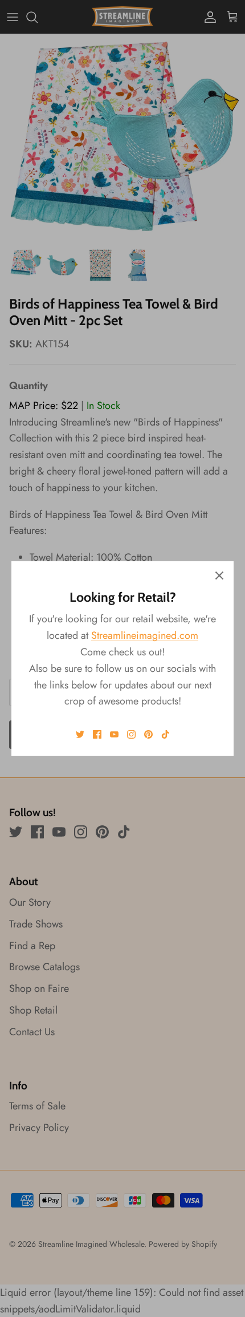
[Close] (219, 575)
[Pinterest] (148, 734)
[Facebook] (97, 734)
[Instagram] (131, 734)
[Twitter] (80, 734)
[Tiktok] (165, 734)
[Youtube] (114, 734)
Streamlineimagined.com (144, 635)
